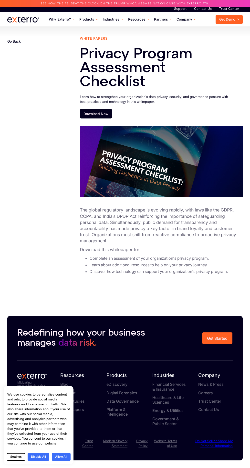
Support (180, 9)
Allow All (61, 456)
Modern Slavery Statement (115, 443)
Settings (16, 456)
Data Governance (122, 401)
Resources (72, 375)
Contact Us (203, 9)
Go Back (14, 41)
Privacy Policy (141, 443)
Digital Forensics (121, 393)
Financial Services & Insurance (169, 386)
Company (209, 375)
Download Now (95, 114)
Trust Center (229, 9)
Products (116, 375)
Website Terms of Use (165, 443)
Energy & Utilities (168, 410)
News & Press (211, 384)
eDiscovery (116, 384)
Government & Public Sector (165, 421)
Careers (205, 393)
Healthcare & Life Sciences (168, 400)
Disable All (38, 456)
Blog (64, 384)
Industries (163, 375)
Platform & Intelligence (117, 412)
